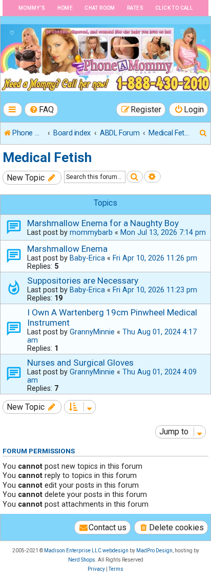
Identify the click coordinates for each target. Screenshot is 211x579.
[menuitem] (41, 109)
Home (65, 8)
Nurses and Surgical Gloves (80, 362)
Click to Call (174, 8)
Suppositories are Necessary (82, 280)
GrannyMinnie (92, 332)
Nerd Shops (81, 560)
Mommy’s (32, 8)
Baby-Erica (87, 258)
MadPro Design (154, 550)
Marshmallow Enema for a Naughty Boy (103, 223)
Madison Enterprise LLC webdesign (86, 550)
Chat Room (100, 8)
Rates (135, 8)
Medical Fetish (47, 157)
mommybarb (91, 232)
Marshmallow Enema (67, 249)
